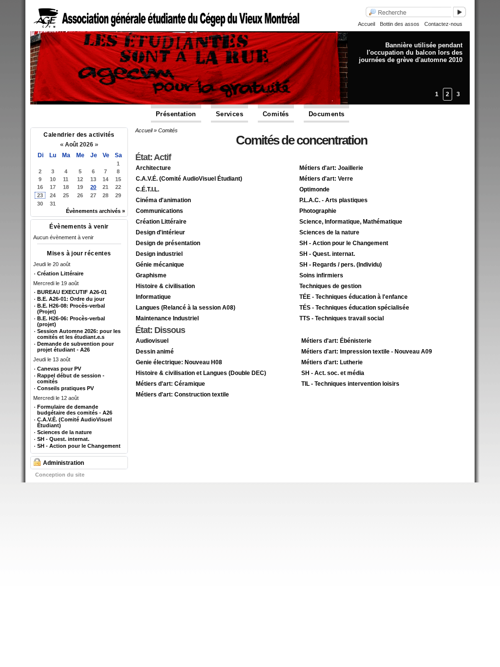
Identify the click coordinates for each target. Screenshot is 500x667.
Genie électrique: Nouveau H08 (179, 362)
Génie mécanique (160, 264)
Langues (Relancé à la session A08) (185, 307)
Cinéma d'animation (163, 200)
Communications (159, 211)
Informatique (153, 296)
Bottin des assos (399, 24)
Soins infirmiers (321, 275)
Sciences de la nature (64, 432)
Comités (276, 114)
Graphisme (151, 275)
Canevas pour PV (59, 369)
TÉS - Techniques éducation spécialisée (354, 307)
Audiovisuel (152, 340)
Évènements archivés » (95, 211)
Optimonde (314, 189)
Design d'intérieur (160, 232)
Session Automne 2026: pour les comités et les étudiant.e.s (79, 334)
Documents (327, 114)
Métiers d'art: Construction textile (182, 394)
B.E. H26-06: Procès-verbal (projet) (71, 321)
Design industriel (159, 253)
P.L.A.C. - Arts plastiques (333, 200)
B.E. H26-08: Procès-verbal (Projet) (71, 308)
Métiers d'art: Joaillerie (331, 168)
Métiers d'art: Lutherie (332, 362)
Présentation (176, 114)
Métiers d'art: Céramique (170, 383)
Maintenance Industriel (167, 318)
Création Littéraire (60, 273)
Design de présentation (168, 243)
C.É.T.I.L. (147, 189)
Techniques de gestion (330, 286)
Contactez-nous (443, 24)
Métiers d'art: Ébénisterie (336, 340)
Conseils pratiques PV (65, 388)
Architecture (153, 168)
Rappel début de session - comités (70, 378)
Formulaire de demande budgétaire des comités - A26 (74, 410)
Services (229, 114)
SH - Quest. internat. (63, 439)
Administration (63, 462)
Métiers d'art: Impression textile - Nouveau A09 (366, 351)
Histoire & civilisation (165, 286)
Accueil (366, 24)
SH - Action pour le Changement (79, 446)
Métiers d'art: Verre (326, 178)
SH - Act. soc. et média (332, 373)
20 (93, 187)
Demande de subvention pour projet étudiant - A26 (75, 347)
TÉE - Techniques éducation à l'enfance (353, 296)
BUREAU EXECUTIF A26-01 (72, 292)
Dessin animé (155, 351)
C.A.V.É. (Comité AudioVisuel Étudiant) (74, 422)
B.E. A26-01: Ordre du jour (70, 299)
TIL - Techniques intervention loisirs (350, 383)
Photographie (317, 211)
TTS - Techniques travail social (341, 318)
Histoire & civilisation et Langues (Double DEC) (201, 373)
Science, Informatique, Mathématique (350, 221)
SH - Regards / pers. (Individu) (340, 264)
